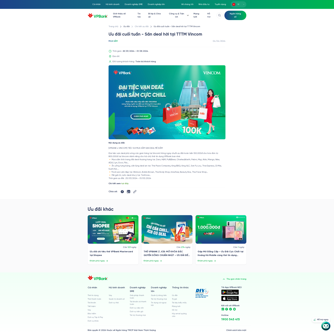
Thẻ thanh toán (94, 299)
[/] (98, 15)
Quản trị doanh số (117, 299)
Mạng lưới (196, 15)
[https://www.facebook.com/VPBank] (226, 309)
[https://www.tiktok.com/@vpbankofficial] (230, 309)
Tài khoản (92, 303)
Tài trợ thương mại (138, 315)
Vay (89, 310)
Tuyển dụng (220, 4)
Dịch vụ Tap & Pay (95, 317)
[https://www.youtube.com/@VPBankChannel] (234, 309)
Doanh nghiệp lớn (156, 4)
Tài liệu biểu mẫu (179, 303)
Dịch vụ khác (93, 321)
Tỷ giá (174, 299)
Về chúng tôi (187, 4)
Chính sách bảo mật (236, 330)
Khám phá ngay (97, 261)
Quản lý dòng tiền (159, 295)
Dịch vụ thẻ (114, 303)
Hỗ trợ (208, 15)
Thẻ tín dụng (93, 295)
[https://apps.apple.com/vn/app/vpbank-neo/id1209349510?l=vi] (230, 298)
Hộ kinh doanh (113, 4)
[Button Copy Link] (135, 191)
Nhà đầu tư (204, 4)
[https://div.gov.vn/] (202, 293)
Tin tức (139, 15)
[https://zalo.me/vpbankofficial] (222, 309)
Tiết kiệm (92, 306)
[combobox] (238, 4)
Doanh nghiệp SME (134, 4)
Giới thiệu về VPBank (119, 15)
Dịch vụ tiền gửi (136, 312)
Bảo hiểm (92, 314)
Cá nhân (96, 4)
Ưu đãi (174, 295)
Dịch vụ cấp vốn (137, 308)
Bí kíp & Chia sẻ (154, 15)
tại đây (125, 183)
